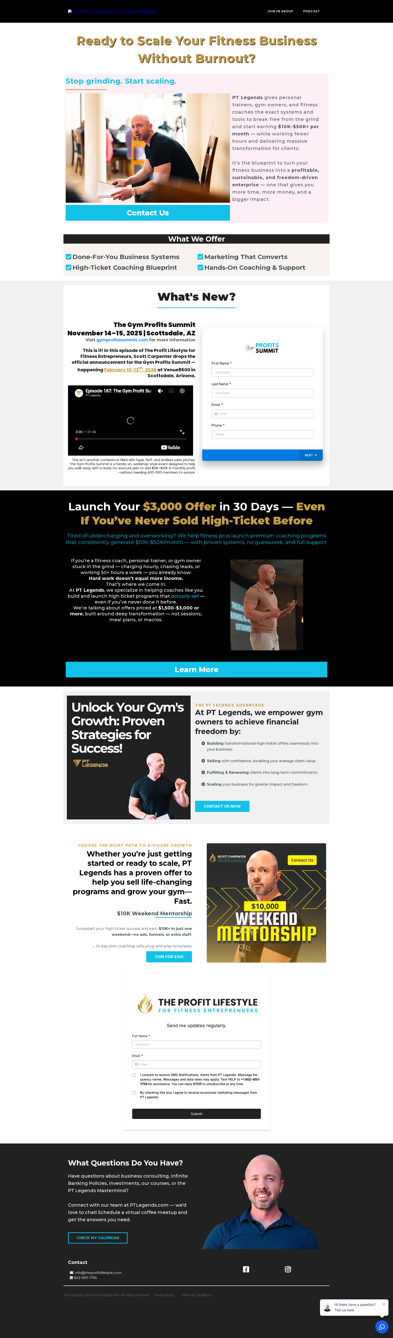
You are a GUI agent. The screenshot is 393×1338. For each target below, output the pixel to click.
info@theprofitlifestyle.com (98, 1273)
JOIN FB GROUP (280, 11)
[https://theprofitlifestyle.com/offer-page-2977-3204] (129, 757)
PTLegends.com (149, 1205)
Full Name (141, 1036)
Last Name (221, 384)
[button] (311, 455)
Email (217, 404)
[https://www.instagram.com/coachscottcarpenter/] (288, 1269)
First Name (222, 363)
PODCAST (311, 11)
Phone (218, 425)
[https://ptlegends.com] (112, 11)
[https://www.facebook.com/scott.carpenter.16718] (246, 1269)
